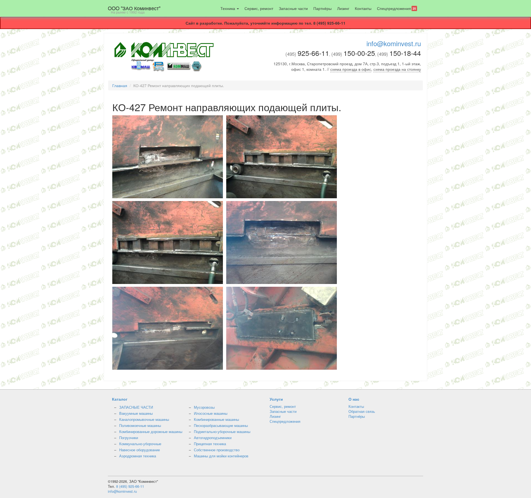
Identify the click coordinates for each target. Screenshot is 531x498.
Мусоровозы (204, 407)
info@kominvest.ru (393, 43)
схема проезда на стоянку (397, 69)
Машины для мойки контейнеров (221, 455)
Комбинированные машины (216, 419)
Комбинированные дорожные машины (150, 431)
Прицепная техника (210, 443)
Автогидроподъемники (212, 437)
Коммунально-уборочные (140, 443)
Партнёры (322, 8)
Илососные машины (210, 413)
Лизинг (343, 8)
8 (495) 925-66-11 (130, 486)
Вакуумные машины (136, 413)
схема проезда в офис (350, 69)
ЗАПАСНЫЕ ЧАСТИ (136, 407)
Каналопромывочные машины (144, 419)
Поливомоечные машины (140, 425)
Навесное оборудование (139, 449)
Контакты (363, 8)
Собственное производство (217, 449)
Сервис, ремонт (258, 8)
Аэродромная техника (137, 455)
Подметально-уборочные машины (222, 431)
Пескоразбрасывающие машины (221, 425)
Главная (119, 85)
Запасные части (293, 8)
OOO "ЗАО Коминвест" (134, 9)
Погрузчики (128, 437)
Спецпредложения (396, 8)
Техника (228, 8)
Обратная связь (361, 411)
